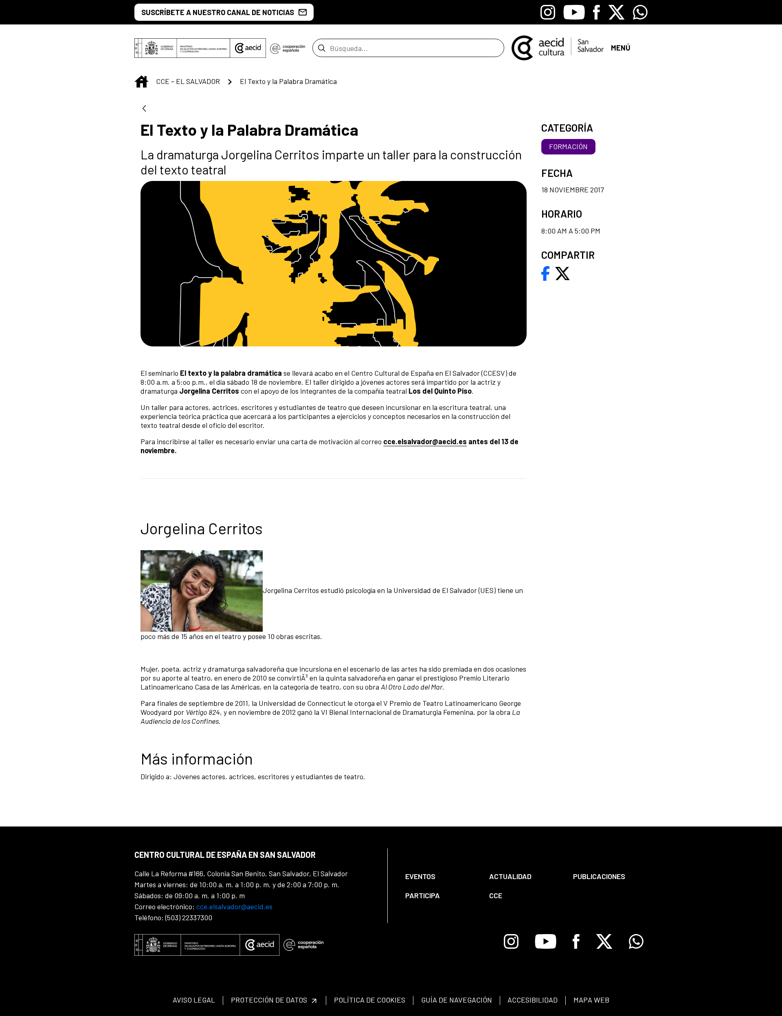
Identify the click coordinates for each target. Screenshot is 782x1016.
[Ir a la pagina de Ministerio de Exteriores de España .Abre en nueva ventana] (182, 48)
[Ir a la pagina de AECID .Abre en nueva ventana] (248, 48)
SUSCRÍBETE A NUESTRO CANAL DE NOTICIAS (217, 12)
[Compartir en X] (562, 272)
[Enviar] (321, 48)
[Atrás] (144, 109)
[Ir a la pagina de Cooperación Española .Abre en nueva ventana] (287, 48)
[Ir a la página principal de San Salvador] (558, 46)
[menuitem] (440, 876)
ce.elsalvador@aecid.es (427, 441)
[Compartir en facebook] (545, 272)
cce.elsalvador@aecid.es (234, 906)
